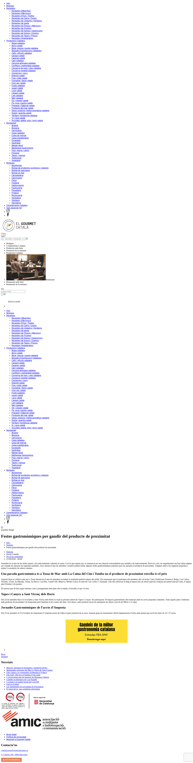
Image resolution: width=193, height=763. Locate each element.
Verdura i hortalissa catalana (24, 115)
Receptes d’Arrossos (21, 13)
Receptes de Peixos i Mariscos (26, 26)
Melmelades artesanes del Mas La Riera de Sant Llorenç (29, 670)
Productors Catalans (15, 41)
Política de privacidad (16, 737)
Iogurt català (17, 88)
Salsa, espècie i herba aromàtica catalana (30, 110)
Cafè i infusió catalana (22, 53)
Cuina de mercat (19, 135)
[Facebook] (8, 215)
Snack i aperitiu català (21, 113)
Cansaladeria (17, 175)
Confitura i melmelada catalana (25, 65)
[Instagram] (8, 211)
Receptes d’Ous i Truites (23, 16)
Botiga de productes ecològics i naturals (30, 168)
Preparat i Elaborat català (23, 105)
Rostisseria (17, 195)
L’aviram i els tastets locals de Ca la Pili (22, 682)
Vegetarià (16, 160)
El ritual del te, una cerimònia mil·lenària (23, 689)
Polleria (15, 193)
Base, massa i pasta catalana (25, 48)
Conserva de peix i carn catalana (26, 68)
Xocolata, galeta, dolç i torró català (27, 120)
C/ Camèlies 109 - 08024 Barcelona (14, 755)
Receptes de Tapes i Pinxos (25, 36)
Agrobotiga (17, 165)
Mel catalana (17, 98)
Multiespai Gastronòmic (22, 148)
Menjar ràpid (17, 145)
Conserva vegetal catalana (24, 70)
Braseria (15, 128)
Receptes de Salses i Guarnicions (27, 31)
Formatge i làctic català (22, 80)
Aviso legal (11, 734)
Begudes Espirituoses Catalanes (27, 50)
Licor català (17, 90)
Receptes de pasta (20, 23)
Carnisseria (17, 178)
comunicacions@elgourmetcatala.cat (14, 750)
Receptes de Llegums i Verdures (27, 21)
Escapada (16, 140)
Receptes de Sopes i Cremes (25, 33)
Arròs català (17, 45)
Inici (8, 3)
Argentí (15, 125)
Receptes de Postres (21, 28)
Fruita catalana (18, 85)
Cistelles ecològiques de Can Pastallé (21, 679)
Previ (3, 654)
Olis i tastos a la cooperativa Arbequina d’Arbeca (26, 672)
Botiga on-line (18, 173)
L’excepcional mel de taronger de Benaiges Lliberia (27, 677)
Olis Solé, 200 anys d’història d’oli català (23, 675)
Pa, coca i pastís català (22, 103)
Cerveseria (17, 130)
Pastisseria (17, 188)
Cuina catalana (18, 133)
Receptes (10, 8)
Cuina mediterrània (20, 138)
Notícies (10, 6)
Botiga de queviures (21, 170)
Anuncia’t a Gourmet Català (18, 739)
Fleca (14, 180)
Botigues (10, 163)
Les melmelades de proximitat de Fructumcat (24, 687)
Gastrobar (16, 143)
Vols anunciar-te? (14, 208)
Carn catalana (18, 60)
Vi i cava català (18, 118)
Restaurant (11, 123)
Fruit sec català (18, 83)
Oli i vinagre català (20, 100)
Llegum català (18, 93)
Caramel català (18, 58)
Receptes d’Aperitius (21, 11)
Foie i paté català (19, 78)
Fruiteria (15, 183)
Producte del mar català (22, 108)
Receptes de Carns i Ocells (24, 18)
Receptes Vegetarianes (22, 38)
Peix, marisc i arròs (20, 150)
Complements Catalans (17, 205)
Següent (4, 657)
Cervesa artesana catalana (24, 63)
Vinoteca (16, 200)
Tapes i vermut (18, 155)
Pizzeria (15, 153)
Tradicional (16, 158)
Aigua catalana (18, 43)
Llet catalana (17, 95)
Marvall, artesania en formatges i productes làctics (26, 668)
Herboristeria (18, 185)
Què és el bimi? (12, 684)
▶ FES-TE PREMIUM (11, 760)
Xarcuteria (16, 203)
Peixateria (16, 190)
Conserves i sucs (20, 73)
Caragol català (18, 55)
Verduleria (16, 198)
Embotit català (18, 75)
